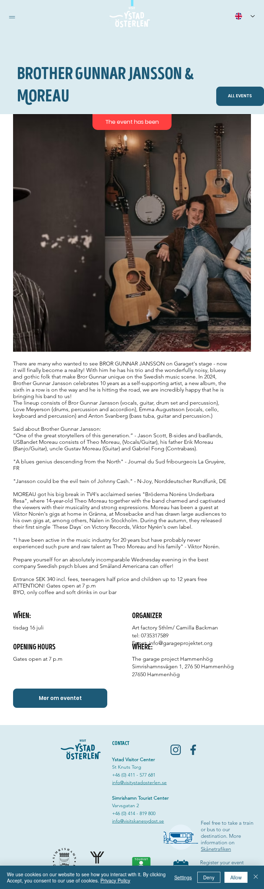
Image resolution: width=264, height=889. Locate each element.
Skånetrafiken (216, 849)
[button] (12, 17)
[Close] (256, 877)
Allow (236, 877)
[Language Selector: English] (245, 16)
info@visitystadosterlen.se (139, 782)
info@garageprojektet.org (180, 643)
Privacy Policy (115, 880)
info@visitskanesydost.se (138, 821)
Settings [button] (183, 877)
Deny (208, 877)
